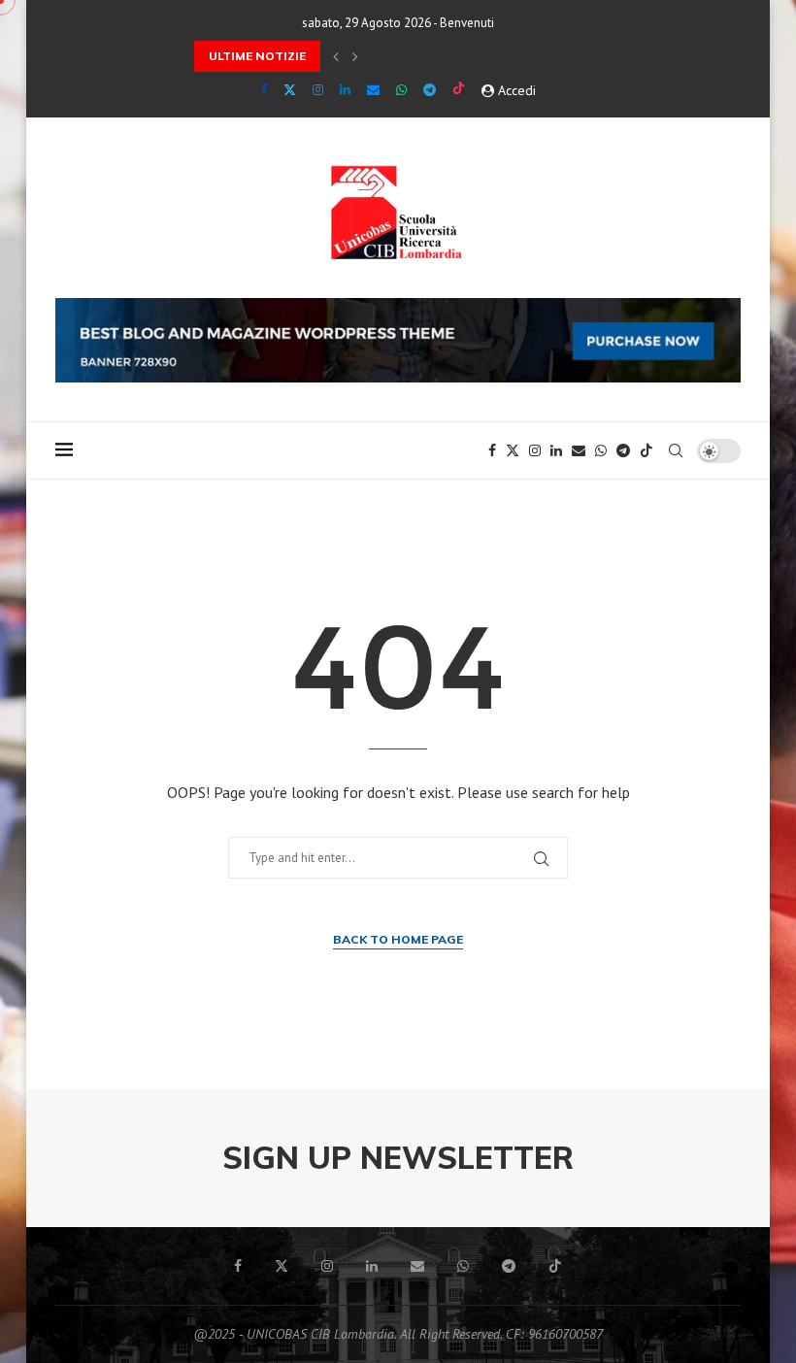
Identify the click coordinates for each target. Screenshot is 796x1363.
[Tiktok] (458, 90)
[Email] (373, 90)
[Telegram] (429, 90)
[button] (336, 56)
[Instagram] (318, 90)
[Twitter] (289, 90)
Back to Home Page (398, 939)
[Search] (675, 450)
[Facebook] (263, 90)
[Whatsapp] (401, 90)
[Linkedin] (345, 90)
